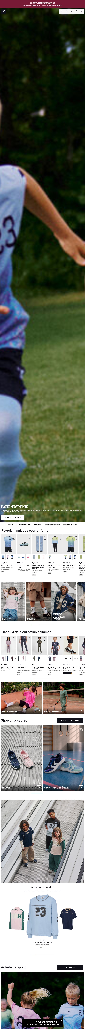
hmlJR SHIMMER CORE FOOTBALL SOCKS (38, 567)
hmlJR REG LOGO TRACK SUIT (38, 667)
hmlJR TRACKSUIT (7, 667)
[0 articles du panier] (76, 11)
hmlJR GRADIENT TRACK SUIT (54, 566)
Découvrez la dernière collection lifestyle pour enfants (43, 891)
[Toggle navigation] (61, 11)
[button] (66, 11)
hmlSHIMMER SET (7, 565)
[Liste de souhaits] (41, 947)
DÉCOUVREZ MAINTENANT (12, 517)
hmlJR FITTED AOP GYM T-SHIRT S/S (54, 667)
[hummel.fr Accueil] (3, 11)
